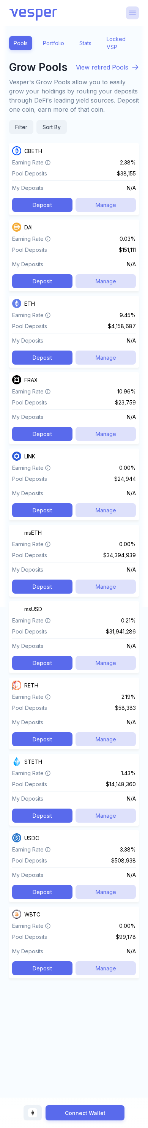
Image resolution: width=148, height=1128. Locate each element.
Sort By (52, 127)
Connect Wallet (85, 1113)
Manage (106, 205)
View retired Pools (102, 67)
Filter (21, 127)
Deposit (42, 205)
